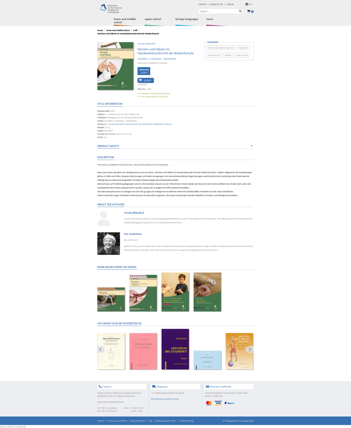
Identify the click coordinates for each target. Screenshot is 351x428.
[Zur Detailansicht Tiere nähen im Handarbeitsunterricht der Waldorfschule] (208, 292)
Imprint (100, 420)
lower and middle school (125, 20)
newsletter (216, 4)
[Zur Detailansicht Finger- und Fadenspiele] (176, 292)
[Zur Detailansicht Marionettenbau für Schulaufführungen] (111, 351)
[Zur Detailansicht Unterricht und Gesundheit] (176, 349)
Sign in (230, 4)
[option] (111, 299)
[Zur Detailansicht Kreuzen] (143, 293)
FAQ (150, 420)
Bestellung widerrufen (165, 420)
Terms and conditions (117, 420)
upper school (153, 19)
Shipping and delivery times (166, 399)
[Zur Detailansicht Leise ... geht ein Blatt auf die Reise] (208, 360)
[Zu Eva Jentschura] (108, 243)
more (209, 19)
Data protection (138, 420)
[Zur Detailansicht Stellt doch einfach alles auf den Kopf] (240, 351)
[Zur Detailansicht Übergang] (111, 299)
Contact (202, 4)
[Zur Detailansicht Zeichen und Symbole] (143, 351)
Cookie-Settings (186, 420)
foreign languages (187, 19)
